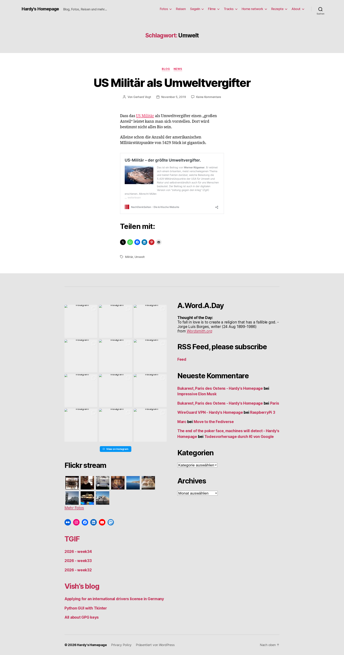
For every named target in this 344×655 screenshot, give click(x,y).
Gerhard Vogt (142, 97)
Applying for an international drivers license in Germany (114, 599)
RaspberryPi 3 (262, 412)
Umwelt (140, 257)
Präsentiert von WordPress (155, 645)
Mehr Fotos (74, 508)
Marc (181, 421)
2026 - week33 (78, 560)
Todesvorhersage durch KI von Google (239, 436)
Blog (166, 69)
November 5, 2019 (173, 97)
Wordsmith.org (199, 331)
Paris (274, 403)
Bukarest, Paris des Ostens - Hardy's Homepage (220, 388)
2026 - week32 (78, 570)
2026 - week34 (78, 551)
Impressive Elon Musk (197, 394)
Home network (252, 9)
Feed (181, 359)
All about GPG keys (81, 617)
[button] (80, 321)
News (178, 69)
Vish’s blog (81, 586)
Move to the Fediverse (214, 421)
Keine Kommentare (208, 97)
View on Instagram (117, 448)
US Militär (145, 116)
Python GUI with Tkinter (85, 608)
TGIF (72, 538)
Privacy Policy (121, 645)
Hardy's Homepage (40, 9)
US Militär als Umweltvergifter (172, 83)
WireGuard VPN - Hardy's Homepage (210, 412)
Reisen (181, 9)
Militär (129, 257)
